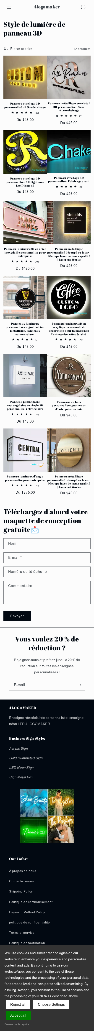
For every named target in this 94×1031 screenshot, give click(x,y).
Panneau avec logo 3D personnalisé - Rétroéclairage (25, 105)
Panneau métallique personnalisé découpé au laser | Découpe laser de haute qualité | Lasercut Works (69, 254)
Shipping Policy (21, 891)
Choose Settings (51, 1004)
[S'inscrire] (80, 685)
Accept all (18, 1015)
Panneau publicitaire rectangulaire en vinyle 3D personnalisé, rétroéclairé (25, 405)
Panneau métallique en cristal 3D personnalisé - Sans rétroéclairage (69, 107)
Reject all (18, 1004)
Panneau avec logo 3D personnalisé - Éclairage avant (69, 179)
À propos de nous (22, 871)
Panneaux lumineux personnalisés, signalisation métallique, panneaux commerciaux (25, 329)
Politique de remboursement (31, 902)
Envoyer (17, 616)
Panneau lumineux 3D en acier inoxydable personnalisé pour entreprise (25, 252)
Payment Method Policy (27, 912)
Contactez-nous (21, 881)
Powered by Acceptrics (17, 1024)
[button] (9, 7)
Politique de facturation (27, 943)
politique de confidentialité (29, 922)
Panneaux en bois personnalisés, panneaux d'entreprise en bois (69, 405)
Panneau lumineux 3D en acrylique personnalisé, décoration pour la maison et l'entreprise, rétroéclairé (69, 329)
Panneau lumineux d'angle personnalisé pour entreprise (25, 478)
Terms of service (22, 932)
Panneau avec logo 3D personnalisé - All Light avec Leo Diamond (25, 182)
